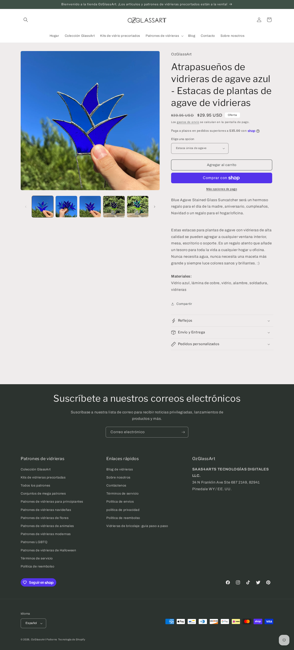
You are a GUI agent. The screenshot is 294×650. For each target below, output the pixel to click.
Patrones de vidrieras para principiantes (52, 501)
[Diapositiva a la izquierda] (26, 207)
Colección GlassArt (36, 469)
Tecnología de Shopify (71, 639)
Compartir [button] (184, 304)
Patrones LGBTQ (34, 542)
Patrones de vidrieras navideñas (46, 510)
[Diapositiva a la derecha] (155, 207)
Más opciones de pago (221, 189)
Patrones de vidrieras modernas (46, 534)
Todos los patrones (35, 485)
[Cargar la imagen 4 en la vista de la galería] (113, 206)
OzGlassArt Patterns (44, 639)
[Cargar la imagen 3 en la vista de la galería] (90, 206)
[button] (26, 20)
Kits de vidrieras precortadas (43, 477)
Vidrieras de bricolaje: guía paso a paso (137, 526)
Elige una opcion (182, 139)
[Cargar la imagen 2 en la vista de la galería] (66, 206)
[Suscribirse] (183, 432)
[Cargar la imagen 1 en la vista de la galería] (42, 206)
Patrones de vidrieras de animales (47, 526)
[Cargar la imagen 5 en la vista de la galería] (137, 206)
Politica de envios (120, 501)
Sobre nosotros (118, 477)
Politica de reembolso (37, 566)
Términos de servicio (37, 558)
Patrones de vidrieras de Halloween (48, 550)
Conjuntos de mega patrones (43, 493)
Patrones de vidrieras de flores (45, 518)
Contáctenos (116, 485)
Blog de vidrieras (119, 469)
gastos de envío (188, 122)
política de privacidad (122, 510)
